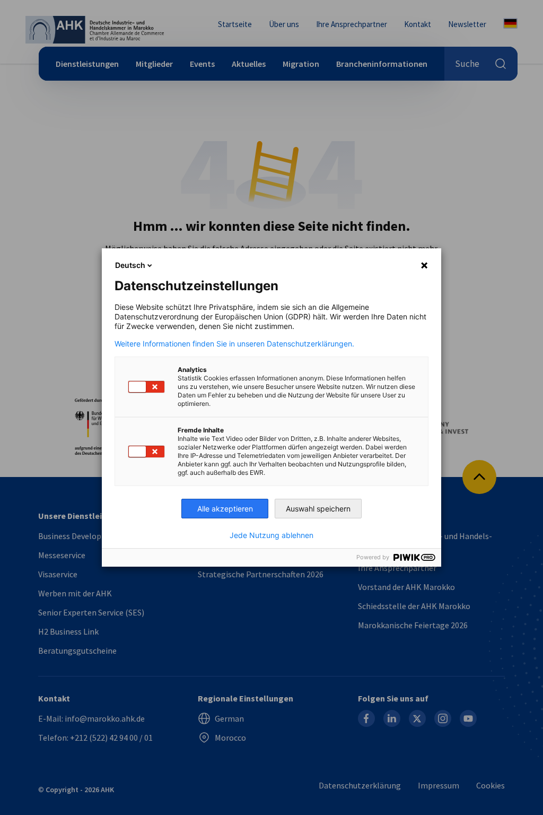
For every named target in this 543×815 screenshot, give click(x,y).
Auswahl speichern (318, 508)
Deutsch (130, 265)
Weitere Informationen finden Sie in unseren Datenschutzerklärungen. (234, 344)
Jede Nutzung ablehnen (271, 535)
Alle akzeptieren (225, 508)
